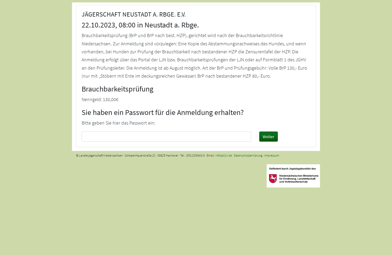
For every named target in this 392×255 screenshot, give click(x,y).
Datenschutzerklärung (248, 155)
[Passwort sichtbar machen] (246, 136)
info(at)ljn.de (223, 155)
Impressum (271, 155)
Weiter (268, 136)
